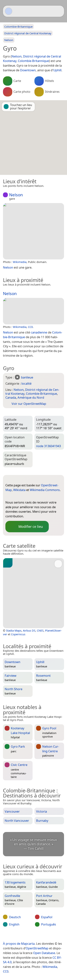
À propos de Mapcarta (19, 943)
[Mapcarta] (8, 11)
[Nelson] (33, 231)
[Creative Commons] (47, 936)
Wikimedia (19, 262)
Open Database (44, 953)
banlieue (27, 377)
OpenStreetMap (37, 948)
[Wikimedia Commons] (23, 496)
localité (26, 383)
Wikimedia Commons (45, 490)
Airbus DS (29, 630)
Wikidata (19, 490)
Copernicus (18, 634)
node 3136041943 (48, 446)
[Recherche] (59, 11)
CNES (40, 630)
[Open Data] (15, 479)
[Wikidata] (15, 496)
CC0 (30, 327)
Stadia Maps (13, 630)
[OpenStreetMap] (8, 496)
